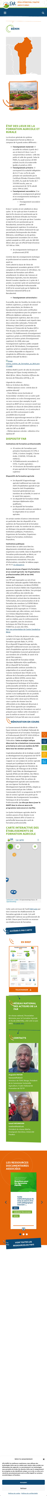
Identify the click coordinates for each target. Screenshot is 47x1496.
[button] (44, 1459)
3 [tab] (27, 1234)
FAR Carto (33, 909)
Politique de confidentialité (29, 1493)
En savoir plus (18, 1023)
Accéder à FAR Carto (21, 930)
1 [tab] (20, 1234)
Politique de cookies (14, 1493)
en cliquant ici (18, 565)
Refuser (23, 1488)
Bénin (16, 1208)
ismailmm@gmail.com (16, 1126)
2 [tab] (23, 1234)
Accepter (23, 1482)
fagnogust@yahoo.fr (16, 1077)
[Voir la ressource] (23, 1229)
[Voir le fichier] (23, 986)
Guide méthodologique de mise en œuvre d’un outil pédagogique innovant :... (25, 1201)
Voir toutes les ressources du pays (23, 1243)
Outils (16, 1216)
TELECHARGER (22, 990)
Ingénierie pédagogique (22, 1212)
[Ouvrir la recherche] (43, 13)
